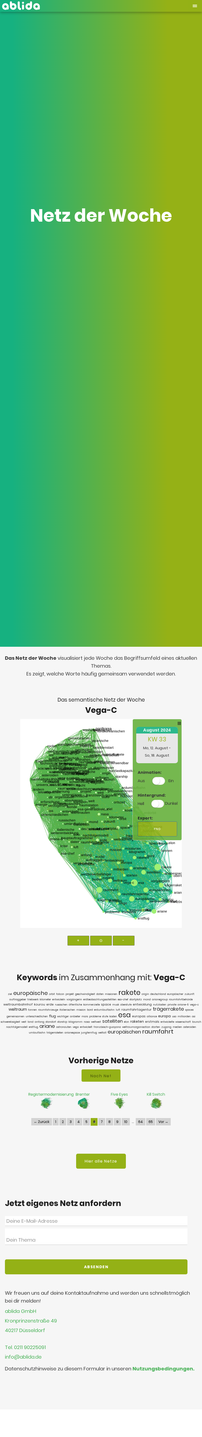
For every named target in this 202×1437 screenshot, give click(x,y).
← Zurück (42, 1121)
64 (140, 1121)
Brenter (83, 1094)
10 (125, 1121)
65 (151, 1121)
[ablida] (21, 4)
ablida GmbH (20, 1311)
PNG (157, 829)
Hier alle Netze (101, 1161)
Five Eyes (119, 1094)
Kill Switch (156, 1094)
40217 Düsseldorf (25, 1331)
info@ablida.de (23, 1357)
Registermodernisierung (51, 1094)
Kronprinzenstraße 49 (31, 1321)
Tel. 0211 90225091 (25, 1347)
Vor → (163, 1121)
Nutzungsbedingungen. (163, 1368)
